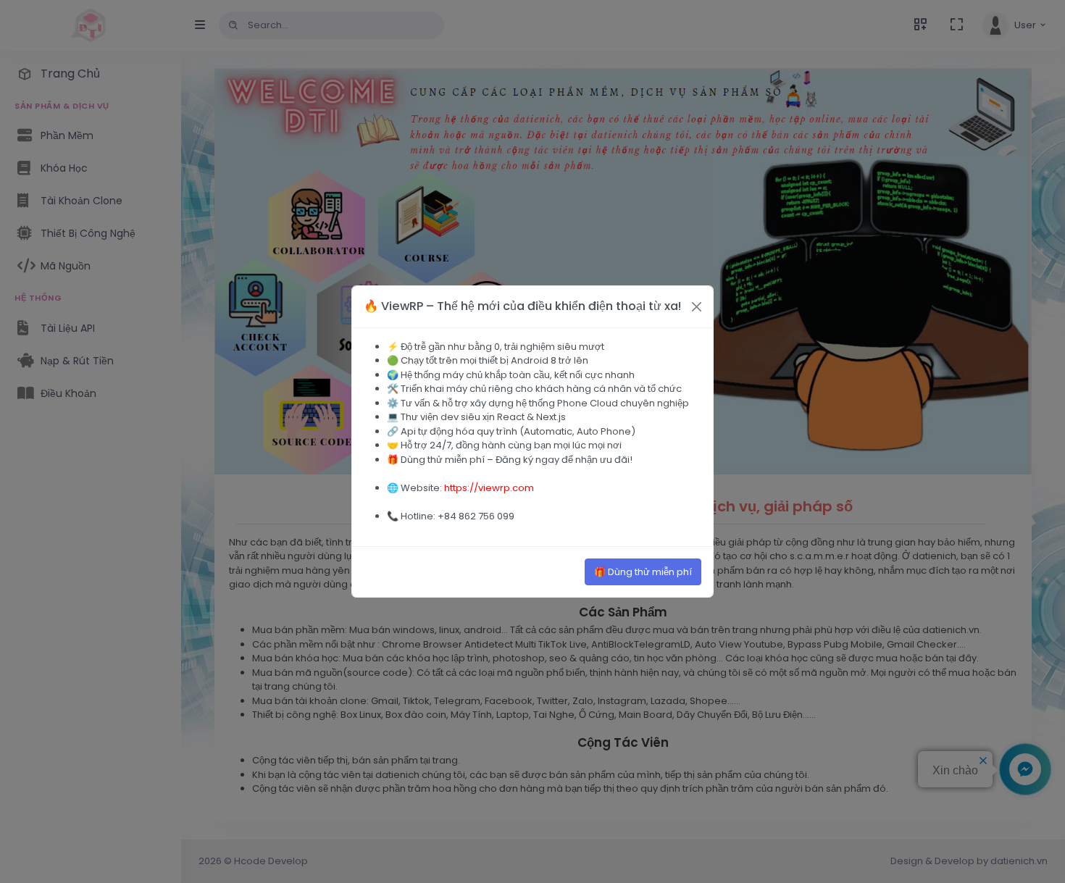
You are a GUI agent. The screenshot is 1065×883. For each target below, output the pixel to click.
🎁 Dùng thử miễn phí (643, 572)
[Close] (696, 306)
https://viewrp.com (489, 488)
